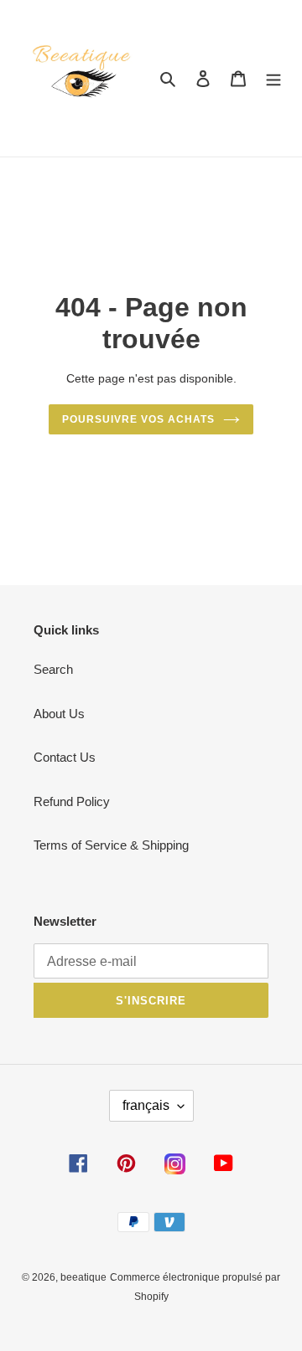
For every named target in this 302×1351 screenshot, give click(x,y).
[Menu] (273, 78)
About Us (59, 713)
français (145, 1105)
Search (53, 669)
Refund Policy (72, 801)
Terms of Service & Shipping (111, 845)
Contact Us (65, 757)
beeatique (83, 1277)
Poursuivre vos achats (138, 419)
